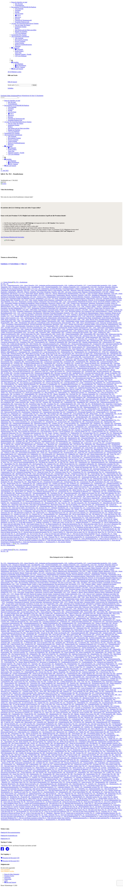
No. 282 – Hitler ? (33, 478)
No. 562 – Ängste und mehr (66, 423)
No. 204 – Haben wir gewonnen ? (85, 493)
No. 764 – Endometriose (84, 381)
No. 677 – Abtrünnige (19, 400)
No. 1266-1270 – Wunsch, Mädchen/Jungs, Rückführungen (60, 293)
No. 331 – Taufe (53, 469)
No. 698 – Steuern (55, 396)
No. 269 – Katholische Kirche (73, 480)
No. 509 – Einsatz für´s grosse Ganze (76, 435)
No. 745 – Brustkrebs (55, 386)
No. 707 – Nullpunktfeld (26, 394)
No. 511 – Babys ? (45, 435)
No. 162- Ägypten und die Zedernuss (28, 503)
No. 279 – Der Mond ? (69, 478)
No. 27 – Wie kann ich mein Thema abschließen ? (81, 534)
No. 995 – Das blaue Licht (40, 336)
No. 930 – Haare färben (73, 348)
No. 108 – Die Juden (92, 514)
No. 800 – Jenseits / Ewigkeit (107, 373)
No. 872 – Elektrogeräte (40, 360)
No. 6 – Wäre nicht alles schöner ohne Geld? (55, 540)
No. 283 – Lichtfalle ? (22, 478)
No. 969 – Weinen (47, 340)
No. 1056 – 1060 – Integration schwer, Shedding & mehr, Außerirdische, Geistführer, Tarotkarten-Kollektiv (83, 326)
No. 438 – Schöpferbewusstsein (57, 449)
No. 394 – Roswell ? (72, 457)
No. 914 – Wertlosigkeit (61, 352)
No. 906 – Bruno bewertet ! (48, 353)
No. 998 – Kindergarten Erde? (111, 334)
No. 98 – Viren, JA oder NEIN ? (23, 517)
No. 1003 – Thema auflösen (42, 334)
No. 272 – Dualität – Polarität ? (29, 480)
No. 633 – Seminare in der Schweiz (45, 409)
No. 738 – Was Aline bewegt (41, 387)
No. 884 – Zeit (13, 358)
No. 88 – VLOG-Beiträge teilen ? (48, 519)
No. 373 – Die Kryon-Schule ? (93, 460)
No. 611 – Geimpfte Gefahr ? (25, 413)
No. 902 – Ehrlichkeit (110, 353)
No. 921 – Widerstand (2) (78, 350)
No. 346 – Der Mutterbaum (55, 465)
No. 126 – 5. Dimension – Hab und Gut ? (29, 511)
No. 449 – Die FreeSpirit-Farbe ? (10, 448)
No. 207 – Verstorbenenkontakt (35, 493)
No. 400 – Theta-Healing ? (73, 456)
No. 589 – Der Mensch (105, 417)
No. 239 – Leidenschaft (30, 486)
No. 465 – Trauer (14, 444)
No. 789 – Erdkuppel (30, 376)
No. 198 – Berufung (66, 495)
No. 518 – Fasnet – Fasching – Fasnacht (53, 433)
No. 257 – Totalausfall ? (23, 483)
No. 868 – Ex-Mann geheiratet (91, 360)
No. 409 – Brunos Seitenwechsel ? (94, 454)
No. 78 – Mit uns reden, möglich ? (83, 521)
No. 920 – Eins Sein (91, 350)
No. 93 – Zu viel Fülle (104, 517)
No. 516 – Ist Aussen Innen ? (85, 433)
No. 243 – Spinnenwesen (110, 485)
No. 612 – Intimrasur (11, 413)
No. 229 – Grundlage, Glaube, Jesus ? (71, 488)
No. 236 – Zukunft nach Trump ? (77, 486)
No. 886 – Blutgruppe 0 (106, 357)
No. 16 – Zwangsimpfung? (87, 537)
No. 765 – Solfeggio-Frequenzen (67, 381)
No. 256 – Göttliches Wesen (38, 483)
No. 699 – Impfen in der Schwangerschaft (38, 396)
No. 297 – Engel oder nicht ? (90, 475)
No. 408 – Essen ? (109, 454)
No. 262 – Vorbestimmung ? (66, 482)
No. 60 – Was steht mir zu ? (52, 525)
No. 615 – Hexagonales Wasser (81, 412)
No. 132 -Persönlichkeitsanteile (43, 509)
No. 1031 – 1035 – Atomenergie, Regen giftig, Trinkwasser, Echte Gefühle (76, 329)
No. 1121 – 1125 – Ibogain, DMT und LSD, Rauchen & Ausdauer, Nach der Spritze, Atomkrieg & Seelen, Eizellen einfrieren (40, 316)
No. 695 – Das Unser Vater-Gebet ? (100, 396)
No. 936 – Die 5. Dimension (104, 347)
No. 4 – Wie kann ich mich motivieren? (96, 540)
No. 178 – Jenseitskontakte (18, 499)
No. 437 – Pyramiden (72, 449)
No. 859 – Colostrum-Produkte (103, 361)
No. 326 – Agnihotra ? (7, 470)
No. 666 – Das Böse (52, 402)
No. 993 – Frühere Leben (69, 336)
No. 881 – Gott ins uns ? (50, 358)
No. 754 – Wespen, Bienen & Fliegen (23, 384)
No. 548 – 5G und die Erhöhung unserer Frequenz (21, 426)
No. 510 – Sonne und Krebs (58, 435)
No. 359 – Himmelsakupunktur (94, 462)
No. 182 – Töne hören (70, 498)
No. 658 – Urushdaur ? (47, 404)
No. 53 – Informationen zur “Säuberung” (58, 527)
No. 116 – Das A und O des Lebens (73, 512)
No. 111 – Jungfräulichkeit (45, 514)
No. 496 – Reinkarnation (21, 438)
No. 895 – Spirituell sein (104, 355)
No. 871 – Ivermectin (53, 360)
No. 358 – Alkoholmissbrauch (111, 462)
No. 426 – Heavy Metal (92, 451)
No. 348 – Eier (29, 465)
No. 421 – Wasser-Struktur (50, 452)
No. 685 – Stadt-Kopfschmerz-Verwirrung (28, 399)
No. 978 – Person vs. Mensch (63, 339)
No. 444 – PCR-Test (85, 448)
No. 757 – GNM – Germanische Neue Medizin (87, 383)
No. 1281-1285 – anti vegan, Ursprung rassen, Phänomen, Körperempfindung (77, 292)
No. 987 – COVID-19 (30, 337)
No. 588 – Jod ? (116, 417)
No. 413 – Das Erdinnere (43, 454)
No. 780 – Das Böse (45, 378)
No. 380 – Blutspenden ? (61, 460)
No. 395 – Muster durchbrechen (57, 457)
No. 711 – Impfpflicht (88, 392)
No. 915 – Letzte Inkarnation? (46, 352)
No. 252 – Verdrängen (94, 483)
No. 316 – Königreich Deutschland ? (21, 472)
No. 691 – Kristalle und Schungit (52, 397)
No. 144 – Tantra (87, 506)
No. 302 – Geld (17, 475)
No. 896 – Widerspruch (90, 355)
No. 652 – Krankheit (18, 405)
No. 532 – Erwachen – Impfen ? (25, 430)
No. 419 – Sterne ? (77, 452)
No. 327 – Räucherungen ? (113, 469)
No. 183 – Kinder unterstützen (55, 498)
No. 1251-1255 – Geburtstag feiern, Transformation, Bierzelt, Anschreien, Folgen (59, 295)
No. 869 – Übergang (77, 360)
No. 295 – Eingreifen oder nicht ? (107, 475)
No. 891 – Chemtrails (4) (39, 357)
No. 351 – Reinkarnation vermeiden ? (103, 464)
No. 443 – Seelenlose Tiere (98, 448)
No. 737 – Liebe (67, 387)
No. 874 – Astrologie (15, 360)
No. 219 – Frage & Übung (87, 490)
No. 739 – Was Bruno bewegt (24, 387)
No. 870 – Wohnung (65, 360)
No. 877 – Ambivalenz (98, 358)
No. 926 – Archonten (11, 350)
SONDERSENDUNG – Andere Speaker (20, 460)
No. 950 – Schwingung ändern (108, 344)
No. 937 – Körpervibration (88, 347)
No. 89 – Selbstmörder (32, 519)
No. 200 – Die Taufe (36, 495)
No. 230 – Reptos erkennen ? (52, 488)
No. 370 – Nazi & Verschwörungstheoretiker (20, 462)
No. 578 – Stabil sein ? (56, 420)
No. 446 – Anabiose (61, 448)
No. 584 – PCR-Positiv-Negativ (59, 418)
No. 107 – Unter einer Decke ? (107, 514)
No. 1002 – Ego (54, 334)
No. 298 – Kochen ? (76, 475)
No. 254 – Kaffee (69, 483)
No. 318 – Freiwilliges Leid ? (102, 470)
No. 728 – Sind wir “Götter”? (71, 389)
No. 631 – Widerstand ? (74, 409)
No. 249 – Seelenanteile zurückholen (19, 485)
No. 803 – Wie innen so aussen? (57, 373)
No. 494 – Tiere (57, 438)
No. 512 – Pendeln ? (34, 435)
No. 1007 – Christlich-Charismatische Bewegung (73, 332)
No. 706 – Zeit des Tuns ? (40, 394)
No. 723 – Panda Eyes (37, 391)
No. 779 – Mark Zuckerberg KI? (60, 378)
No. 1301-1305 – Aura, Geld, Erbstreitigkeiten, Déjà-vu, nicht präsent (41, 290)
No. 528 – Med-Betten (108, 430)
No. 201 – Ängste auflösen (22, 495)
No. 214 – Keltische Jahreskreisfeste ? (41, 491)
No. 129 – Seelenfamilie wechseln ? (87, 509)
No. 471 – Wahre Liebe (46, 443)
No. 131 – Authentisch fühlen (60, 509)
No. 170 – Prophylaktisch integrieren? (30, 501)
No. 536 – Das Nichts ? (82, 428)
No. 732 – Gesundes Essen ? (12, 389)
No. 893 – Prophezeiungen (12, 357)
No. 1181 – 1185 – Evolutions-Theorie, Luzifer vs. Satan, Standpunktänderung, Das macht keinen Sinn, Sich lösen (42, 306)
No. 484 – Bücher (83, 439)
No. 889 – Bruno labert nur (68, 357)
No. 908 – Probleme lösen (12, 353)
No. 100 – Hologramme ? (109, 516)
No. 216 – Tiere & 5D (15, 491)
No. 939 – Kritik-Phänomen (58, 347)
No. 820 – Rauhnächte (41, 370)
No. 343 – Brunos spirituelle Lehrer (106, 465)
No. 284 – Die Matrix (9, 478)
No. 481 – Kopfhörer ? (16, 441)
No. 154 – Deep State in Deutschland (34, 504)
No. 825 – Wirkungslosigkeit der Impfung (83, 368)
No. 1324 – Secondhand (32, 287)
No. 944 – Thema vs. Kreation (98, 345)
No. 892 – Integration (26, 357)
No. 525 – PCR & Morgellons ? (43, 431)
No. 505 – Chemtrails (12, 436)
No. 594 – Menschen (33, 417)
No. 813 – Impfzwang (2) (36, 371)
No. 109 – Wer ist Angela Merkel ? (76, 514)
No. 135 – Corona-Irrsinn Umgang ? (90, 508)
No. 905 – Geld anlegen (62, 353)
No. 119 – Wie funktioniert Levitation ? (19, 512)
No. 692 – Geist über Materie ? (34, 397)
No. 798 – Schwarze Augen (15, 374)
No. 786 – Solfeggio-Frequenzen (75, 376)
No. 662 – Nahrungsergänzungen (103, 402)
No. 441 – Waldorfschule (15, 449)
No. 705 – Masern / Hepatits (55, 394)
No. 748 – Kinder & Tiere (18, 386)
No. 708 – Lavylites (13, 394)
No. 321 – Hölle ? (59, 470)
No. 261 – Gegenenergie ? (81, 482)
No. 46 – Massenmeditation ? (81, 529)
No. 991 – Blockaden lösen (99, 336)
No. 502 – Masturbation (50, 436)
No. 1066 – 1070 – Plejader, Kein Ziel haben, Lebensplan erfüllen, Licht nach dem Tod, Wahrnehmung (87, 324)
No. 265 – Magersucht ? (15, 482)
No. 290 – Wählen (40, 477)
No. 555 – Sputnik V (38, 425)
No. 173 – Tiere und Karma (98, 499)
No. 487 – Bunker (42, 439)
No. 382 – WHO (49, 460)
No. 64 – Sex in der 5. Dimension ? (109, 524)
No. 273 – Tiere (15, 480)
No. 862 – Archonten (64, 361)
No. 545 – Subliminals (75, 426)
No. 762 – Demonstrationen (110, 381)
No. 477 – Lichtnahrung (73, 441)
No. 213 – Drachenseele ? (59, 491)
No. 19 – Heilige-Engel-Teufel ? (29, 537)
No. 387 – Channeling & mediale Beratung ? (50, 459)
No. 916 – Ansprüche (31, 352)
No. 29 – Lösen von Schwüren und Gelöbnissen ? (53, 534)
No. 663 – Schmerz (88, 402)
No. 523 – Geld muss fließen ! (77, 431)
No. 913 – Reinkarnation (75, 352)
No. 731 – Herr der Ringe (27, 389)
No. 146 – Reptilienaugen (59, 506)
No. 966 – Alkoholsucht (91, 340)
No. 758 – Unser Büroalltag (66, 383)
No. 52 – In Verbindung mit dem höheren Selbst (83, 527)
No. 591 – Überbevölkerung (78, 417)
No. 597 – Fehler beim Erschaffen (99, 415)
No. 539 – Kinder (40, 428)
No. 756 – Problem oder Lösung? (110, 383)
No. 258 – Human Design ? (8, 483)
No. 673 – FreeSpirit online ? (81, 400)
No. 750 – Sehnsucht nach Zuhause (101, 384)
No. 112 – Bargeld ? (32, 514)
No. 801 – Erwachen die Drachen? (89, 373)
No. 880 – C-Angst (62, 358)
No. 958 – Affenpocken (103, 342)
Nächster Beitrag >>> (8, 544)
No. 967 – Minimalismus (77, 340)
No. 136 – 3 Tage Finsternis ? (71, 508)
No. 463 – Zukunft (36, 444)
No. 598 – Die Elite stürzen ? (81, 415)
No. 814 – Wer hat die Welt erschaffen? (17, 371)
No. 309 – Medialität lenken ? (18, 473)
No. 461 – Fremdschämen (60, 444)
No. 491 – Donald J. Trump (100, 438)
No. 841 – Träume (106, 365)
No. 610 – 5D (37, 413)
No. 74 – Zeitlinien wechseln (39, 522)
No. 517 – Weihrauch (71, 433)
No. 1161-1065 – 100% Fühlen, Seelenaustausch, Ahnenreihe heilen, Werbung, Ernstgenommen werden (49, 310)
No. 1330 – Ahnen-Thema (24, 285)
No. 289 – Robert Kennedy (53, 477)
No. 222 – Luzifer (48, 490)
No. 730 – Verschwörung (42, 389)
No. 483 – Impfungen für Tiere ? (98, 439)
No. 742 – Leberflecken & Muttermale (101, 386)
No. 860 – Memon (89, 361)
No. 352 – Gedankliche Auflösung (82, 464)
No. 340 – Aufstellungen (37, 467)
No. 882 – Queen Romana (35, 358)
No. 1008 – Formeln (38, 332)
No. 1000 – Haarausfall (84, 334)
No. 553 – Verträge (65, 425)
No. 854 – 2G (54, 363)
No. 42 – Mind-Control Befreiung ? (45, 530)
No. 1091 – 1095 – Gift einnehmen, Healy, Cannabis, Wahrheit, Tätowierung (32, 321)
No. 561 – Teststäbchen (80, 423)
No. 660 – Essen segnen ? (15, 404)
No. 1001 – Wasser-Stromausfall (68, 334)
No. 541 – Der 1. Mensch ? (15, 428)
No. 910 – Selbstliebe (110, 352)
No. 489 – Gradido (14, 439)
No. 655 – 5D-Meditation (92, 404)
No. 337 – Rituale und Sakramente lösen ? (81, 467)
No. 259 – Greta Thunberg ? (112, 482)
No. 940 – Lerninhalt (44, 347)
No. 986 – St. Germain (43, 337)
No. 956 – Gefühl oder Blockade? (14, 344)
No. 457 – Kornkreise (112, 444)
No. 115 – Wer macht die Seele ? (93, 512)
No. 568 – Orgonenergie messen (89, 422)
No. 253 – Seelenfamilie (81, 483)
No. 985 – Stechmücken (57, 337)
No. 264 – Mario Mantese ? (29, 482)
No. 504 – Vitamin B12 (24, 436)
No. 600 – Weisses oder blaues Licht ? (42, 415)
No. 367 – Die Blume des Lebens (42, 462)
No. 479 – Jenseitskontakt (42, 441)
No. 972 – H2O (11, 340)
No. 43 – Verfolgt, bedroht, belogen (24, 530)
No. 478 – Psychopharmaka (58, 441)
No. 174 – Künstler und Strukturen (80, 499)
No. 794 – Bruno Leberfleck (81, 374)
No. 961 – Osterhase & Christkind (52, 342)
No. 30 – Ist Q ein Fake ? (32, 534)
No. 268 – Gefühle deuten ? (90, 480)
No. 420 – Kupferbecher (65, 452)
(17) (15, 264)
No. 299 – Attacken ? (64, 475)
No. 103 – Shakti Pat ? (65, 516)
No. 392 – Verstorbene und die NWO (88, 457)
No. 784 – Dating (102, 376)
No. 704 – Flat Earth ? (69, 394)
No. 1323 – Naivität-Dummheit (47, 287)
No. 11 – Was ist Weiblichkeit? (67, 538)
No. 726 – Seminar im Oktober (100, 389)
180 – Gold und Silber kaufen (105, 498)
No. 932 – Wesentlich (44, 348)
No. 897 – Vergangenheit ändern (74, 355)
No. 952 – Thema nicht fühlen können (76, 344)
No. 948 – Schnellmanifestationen (27, 345)
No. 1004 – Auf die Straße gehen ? (24, 334)
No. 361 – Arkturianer (78, 462)
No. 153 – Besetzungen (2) (52, 504)
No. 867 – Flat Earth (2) (107, 360)
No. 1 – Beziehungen (47, 542)
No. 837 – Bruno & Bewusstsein (40, 366)
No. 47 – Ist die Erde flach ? (65, 529)
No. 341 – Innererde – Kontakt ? (20, 467)
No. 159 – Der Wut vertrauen (73, 503)
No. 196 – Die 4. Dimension (92, 495)
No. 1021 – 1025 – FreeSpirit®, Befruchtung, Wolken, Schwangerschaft (46, 331)
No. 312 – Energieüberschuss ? (90, 472)
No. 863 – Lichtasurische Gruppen (48, 361)
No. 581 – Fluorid (102, 418)
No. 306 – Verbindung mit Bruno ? (75, 473)
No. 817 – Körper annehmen (84, 370)
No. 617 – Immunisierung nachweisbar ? (48, 412)
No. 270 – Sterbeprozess (58, 480)
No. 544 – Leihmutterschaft (90, 426)
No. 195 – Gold (104, 495)
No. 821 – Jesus (30, 370)
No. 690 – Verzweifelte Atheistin (71, 397)
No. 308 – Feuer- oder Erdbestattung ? (37, 473)
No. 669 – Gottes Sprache (16, 402)
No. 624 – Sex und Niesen (54, 410)
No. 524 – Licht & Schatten (60, 431)
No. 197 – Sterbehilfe (78, 495)
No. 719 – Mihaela (94, 391)
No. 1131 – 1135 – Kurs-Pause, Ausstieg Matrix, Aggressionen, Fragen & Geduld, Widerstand (33, 314)
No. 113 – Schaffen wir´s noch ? (17, 514)
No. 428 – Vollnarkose (78, 451)
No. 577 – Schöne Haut (70, 420)
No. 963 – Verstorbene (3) (21, 342)
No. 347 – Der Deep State (40, 465)
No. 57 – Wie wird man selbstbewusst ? (100, 525)
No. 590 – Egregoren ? (92, 417)
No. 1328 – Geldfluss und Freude (71, 285)
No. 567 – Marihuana (104, 422)
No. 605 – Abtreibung (105, 413)
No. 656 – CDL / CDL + (78, 404)
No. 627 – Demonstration (16, 410)
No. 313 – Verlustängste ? (74, 472)
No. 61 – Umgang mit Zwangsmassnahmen (31, 525)
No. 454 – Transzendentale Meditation (41, 446)
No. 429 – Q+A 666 (66, 451)
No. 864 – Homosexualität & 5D (28, 361)
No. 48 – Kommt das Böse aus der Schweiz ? (44, 529)
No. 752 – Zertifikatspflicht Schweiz (65, 384)
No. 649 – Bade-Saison (57, 405)
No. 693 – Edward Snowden (17, 397)
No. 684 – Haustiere (46, 399)
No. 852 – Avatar (74, 363)
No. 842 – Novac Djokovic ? (92, 365)
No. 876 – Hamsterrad (111, 358)
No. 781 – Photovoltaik (32, 378)
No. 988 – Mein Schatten (17, 337)
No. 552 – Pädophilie (77, 425)
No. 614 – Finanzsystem (97, 412)
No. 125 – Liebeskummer (48, 511)
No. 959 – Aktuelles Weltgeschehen (86, 342)
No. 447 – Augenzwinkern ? (48, 448)
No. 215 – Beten (26, 491)
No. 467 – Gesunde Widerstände (109, 443)
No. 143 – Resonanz (97, 506)
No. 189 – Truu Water (74, 496)
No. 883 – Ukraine (22, 358)
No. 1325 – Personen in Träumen (15, 287)
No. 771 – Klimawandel (75, 379)
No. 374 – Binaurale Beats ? (77, 460)
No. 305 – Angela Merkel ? (92, 473)
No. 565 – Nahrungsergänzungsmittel (17, 423)
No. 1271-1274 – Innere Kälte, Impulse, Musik (29, 293)
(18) (5, 264)
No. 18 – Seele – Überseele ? (47, 537)
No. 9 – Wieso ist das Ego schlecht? (105, 538)
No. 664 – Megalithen (77, 402)
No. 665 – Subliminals (64, 402)
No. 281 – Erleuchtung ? (45, 478)
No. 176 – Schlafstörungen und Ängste (46, 499)
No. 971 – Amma (21, 340)
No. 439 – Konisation (42, 449)
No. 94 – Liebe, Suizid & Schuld (89, 517)
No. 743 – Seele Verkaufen (82, 386)
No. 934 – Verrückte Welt (21, 348)
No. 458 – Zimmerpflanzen (98, 444)
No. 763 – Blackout (96, 381)
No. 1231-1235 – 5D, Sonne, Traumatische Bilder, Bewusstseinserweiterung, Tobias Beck (67, 298)
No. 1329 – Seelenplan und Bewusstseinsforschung (47, 285)
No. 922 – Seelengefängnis (63, 350)
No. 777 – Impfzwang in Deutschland (100, 378)
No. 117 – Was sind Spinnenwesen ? (53, 512)
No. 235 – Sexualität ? (93, 486)
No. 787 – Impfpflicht (59, 376)
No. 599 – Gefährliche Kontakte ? (63, 415)
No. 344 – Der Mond (90, 465)
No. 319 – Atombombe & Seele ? (84, 470)
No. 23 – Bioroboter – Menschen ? (51, 535)
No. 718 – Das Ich (105, 391)
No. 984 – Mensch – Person (72, 337)
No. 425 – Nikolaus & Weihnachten (109, 451)
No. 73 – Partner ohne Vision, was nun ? (58, 522)
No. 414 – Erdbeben (30, 454)
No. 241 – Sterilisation (16, 486)
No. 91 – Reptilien (10, 519)
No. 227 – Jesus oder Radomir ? (91, 488)
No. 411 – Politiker (68, 454)
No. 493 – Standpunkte (68, 438)
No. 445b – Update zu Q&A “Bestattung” (57, 430)
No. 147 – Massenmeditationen (43, 506)
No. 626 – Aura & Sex (30, 410)
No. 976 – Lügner (87, 339)
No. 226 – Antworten (107, 488)
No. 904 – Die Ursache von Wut (78, 353)
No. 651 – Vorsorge (29, 405)
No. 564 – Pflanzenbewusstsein (37, 423)
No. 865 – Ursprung (13, 361)
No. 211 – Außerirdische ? (94, 491)
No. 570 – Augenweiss (58, 422)
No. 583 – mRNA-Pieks (75, 418)
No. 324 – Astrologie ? (33, 470)
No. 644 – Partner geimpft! (111, 405)
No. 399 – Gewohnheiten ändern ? (91, 456)
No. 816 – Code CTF (98, 370)
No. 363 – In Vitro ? (58, 462)
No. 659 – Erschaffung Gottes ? (32, 404)
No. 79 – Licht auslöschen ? (66, 521)
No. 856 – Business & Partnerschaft (28, 363)
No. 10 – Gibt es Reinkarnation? (85, 538)
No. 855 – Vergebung (44, 363)
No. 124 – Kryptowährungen (64, 511)
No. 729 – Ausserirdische (56, 389)
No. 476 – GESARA (86, 441)
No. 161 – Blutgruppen (45, 503)
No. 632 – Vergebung (62, 409)
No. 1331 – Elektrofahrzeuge (9, 285)
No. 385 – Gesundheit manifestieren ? (90, 459)
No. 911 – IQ (100, 352)
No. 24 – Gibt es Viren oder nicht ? (31, 535)
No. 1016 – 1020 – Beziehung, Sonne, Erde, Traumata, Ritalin (84, 331)
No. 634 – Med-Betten (29, 409)
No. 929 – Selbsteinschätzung (88, 348)
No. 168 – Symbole (62, 501)
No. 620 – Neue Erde (113, 410)
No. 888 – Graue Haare (83, 357)
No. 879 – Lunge (73, 358)
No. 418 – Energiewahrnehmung (91, 452)
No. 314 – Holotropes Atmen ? (58, 472)
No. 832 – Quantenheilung (110, 366)
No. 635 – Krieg (18, 409)
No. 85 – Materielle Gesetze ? (89, 519)
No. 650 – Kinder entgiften (43, 405)
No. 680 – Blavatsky (100, 399)
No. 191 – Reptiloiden (43, 496)
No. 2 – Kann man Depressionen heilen (30, 542)
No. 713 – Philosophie (58, 392)
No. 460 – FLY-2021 (73, 444)
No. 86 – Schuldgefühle (74, 519)
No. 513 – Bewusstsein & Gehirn (18, 435)
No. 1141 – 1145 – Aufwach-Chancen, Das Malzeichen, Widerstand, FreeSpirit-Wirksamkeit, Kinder (39, 313)
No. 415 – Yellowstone (18, 454)
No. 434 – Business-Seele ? (110, 449)
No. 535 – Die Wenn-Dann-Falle (98, 428)
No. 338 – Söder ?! (63, 467)
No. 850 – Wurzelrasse (101, 363)
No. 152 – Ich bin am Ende (68, 504)
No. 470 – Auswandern (59, 443)
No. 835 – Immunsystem (66, 366)
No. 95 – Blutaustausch (73, 517)
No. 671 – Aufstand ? (110, 400)
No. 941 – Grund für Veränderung (28, 347)
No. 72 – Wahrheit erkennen (78, 522)
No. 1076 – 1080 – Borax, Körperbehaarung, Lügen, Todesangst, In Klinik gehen (92, 323)
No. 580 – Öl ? (28, 420)
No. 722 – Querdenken (50, 391)
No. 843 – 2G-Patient (78, 365)
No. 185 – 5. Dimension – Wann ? (17, 498)
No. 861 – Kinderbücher (77, 361)
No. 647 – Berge (69, 405)
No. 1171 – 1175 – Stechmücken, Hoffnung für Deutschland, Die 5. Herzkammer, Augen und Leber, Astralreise (52, 308)
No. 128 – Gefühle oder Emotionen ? (108, 509)
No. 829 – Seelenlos (27, 368)
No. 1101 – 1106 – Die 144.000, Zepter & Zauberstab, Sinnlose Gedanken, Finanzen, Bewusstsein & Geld (44, 319)
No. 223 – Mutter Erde (36, 490)
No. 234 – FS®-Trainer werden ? (109, 486)
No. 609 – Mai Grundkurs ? (49, 413)
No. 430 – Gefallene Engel (53, 451)
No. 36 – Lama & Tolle (54, 532)
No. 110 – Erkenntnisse (59, 514)
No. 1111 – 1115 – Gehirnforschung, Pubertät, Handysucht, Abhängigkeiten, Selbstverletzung (40, 318)
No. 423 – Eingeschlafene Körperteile (23, 452)
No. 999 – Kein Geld (97, 334)
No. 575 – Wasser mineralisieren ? (105, 420)
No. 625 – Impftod (41, 410)
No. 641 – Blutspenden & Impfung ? (34, 407)
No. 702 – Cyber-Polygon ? (101, 394)
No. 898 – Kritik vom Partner (56, 355)
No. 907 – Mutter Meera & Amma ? (29, 353)
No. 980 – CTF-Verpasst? (27, 339)
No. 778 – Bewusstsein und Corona (80, 378)
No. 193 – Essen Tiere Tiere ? (15, 496)
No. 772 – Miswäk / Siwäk (60, 379)
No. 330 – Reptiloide (64, 469)
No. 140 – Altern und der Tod (14, 508)
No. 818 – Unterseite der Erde (67, 370)
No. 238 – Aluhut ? (42, 486)
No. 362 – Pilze (68, 462)
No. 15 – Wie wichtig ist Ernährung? (105, 537)
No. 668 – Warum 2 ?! (30, 402)
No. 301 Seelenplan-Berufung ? (31, 475)
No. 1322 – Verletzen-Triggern (65, 287)
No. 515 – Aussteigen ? (100, 433)
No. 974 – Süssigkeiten (111, 339)
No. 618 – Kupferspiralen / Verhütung (26, 412)
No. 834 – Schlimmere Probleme (82, 366)
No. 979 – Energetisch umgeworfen (44, 339)
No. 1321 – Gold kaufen (81, 287)
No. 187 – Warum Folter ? (103, 496)
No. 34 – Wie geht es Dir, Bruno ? (92, 532)
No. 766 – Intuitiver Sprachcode (49, 381)
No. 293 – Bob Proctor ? (16, 477)
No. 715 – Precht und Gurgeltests (29, 392)
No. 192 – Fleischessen (30, 496)
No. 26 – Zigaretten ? (102, 534)
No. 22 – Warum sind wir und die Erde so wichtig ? (75, 535)
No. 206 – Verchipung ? (51, 493)
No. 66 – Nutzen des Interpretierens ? (67, 524)
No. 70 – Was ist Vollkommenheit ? (109, 522)
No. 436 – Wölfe (83, 449)
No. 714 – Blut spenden (45, 392)
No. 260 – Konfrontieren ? (96, 482)
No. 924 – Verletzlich (35, 350)
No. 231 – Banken (39, 488)
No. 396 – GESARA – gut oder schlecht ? (36, 457)
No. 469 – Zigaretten (72, 443)
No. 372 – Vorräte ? (107, 460)
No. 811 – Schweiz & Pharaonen (69, 371)
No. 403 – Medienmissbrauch (45, 456)
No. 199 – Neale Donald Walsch (51, 495)
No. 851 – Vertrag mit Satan (87, 363)
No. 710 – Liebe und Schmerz (103, 392)
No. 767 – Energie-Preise (33, 381)
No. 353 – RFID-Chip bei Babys (63, 464)
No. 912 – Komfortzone (89, 352)
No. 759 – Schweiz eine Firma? (49, 383)
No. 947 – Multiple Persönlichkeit (46, 345)
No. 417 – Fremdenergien (108, 452)
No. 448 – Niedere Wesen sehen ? (30, 448)
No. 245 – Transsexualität (84, 485)
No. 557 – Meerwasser (9, 425)
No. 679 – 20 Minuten (112, 399)
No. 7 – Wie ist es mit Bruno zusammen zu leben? (28, 540)
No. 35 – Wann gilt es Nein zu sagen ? (72, 532)
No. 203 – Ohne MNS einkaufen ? (105, 493)
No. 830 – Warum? (15, 368)
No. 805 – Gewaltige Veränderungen (18, 373)
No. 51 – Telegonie (102, 527)
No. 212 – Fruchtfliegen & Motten (77, 491)
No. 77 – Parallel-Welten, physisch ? (103, 521)
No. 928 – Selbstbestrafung (104, 348)
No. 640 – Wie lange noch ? (53, 407)
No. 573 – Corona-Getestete (17, 422)
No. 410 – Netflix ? (78, 454)
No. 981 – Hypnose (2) (13, 339)
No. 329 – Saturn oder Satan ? (78, 469)
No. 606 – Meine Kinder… (91, 413)
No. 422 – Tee (38, 452)
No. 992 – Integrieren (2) (84, 336)
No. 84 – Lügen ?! (103, 519)
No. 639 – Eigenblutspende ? (69, 407)
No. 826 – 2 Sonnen (65, 368)
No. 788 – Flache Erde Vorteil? (44, 376)
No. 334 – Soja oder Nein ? (15, 469)
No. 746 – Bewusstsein (42, 386)
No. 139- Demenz (28, 508)
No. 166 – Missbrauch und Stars (86, 501)
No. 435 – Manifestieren (95, 449)
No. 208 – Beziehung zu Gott (18, 493)
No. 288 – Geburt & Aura (68, 477)
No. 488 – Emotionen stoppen (28, 439)
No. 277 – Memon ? (81, 478)
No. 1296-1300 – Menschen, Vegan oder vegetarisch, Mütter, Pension (80, 290)
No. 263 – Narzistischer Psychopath (47, 482)
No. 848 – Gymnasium (11, 365)
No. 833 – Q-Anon (97, 366)
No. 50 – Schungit (113, 527)
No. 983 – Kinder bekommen (88, 337)
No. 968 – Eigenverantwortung (61, 340)
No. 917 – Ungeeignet (19, 352)
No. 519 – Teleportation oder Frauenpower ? (29, 433)
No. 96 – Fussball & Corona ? (57, 517)
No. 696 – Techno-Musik (83, 396)
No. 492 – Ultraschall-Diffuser (84, 438)
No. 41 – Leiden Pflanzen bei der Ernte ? (66, 530)
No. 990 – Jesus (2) (112, 336)
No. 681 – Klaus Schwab (87, 399)
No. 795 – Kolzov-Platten (65, 374)
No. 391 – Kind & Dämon (106, 457)
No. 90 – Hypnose (20, 519)
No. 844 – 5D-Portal (66, 365)
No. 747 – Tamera (30, 386)
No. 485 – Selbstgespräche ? (70, 439)
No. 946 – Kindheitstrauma (64, 345)
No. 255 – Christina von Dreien (55, 483)
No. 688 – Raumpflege (107, 397)
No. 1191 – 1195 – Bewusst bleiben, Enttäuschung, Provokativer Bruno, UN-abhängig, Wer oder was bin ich (39, 305)
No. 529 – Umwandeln (95, 430)
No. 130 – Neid (73, 509)
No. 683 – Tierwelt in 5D (59, 399)
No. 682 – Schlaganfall (73, 399)
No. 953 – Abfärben (59, 344)
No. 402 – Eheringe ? (59, 456)
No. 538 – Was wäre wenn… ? (53, 428)
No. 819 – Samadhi (53, 370)
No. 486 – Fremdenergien (54, 439)
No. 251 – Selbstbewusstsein (109, 483)
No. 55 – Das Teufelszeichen (18, 527)
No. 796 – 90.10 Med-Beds (50, 374)
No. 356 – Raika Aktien (20, 464)
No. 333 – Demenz (28, 469)
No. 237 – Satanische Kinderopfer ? (58, 486)
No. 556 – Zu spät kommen (24, 425)
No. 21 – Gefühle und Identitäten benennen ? (103, 535)
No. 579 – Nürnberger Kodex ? (41, 420)
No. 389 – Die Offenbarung (16, 459)
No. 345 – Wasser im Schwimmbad (73, 465)
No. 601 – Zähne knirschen (24, 415)
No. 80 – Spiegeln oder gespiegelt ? (48, 521)
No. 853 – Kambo (63, 363)
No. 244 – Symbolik (97, 485)
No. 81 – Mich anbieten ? (30, 521)
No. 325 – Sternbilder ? (20, 470)
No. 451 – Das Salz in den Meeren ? (95, 446)
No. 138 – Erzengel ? (39, 508)
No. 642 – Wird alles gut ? (16, 407)
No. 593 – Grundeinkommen (47, 417)
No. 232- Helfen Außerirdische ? (24, 488)
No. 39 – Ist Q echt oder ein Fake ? (106, 530)
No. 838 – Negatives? (25, 366)
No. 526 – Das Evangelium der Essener (23, 431)
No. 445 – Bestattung (73, 448)
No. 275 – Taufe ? (111, 478)
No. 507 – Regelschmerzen (107, 435)
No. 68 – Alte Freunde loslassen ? (30, 524)
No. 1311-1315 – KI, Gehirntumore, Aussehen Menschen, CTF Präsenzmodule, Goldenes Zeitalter (57, 288)
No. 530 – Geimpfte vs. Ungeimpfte (79, 430)
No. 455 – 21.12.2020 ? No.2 (21, 446)
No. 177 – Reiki (30, 499)
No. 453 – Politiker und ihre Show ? (62, 446)
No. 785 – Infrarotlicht (91, 376)
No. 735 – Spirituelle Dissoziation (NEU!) (84, 387)
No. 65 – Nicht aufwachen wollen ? (88, 524)
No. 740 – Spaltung (10, 387)
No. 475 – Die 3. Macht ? (99, 441)
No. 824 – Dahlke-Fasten (102, 368)
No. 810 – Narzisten (85, 371)
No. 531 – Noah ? (40, 430)
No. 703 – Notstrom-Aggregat (84, 394)
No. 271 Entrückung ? (44, 480)
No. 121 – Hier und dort (105, 511)
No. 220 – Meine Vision (73, 490)
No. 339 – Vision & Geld (51, 467)
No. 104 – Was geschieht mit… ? (49, 516)
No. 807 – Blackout (112, 371)
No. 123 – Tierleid (77, 511)
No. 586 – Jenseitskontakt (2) (24, 418)
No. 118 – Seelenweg (36, 512)
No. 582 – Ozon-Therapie (89, 418)
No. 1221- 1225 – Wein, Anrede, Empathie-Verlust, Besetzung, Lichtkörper (40, 300)
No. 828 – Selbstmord (39, 368)
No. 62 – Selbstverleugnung (32, 516)
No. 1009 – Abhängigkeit (51, 332)
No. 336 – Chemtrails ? (99, 467)
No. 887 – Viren (94, 357)
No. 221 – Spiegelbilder (59, 490)
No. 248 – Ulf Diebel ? (36, 485)
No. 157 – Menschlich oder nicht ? (107, 503)
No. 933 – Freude (33, 348)
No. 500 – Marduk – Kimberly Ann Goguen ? (81, 436)
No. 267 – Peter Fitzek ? (105, 480)
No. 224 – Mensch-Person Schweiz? (19, 490)
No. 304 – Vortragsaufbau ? (108, 473)
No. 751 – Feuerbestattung (83, 384)
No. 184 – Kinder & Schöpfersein (37, 498)
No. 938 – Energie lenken (73, 347)
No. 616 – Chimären (66, 412)
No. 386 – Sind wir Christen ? (71, 459)
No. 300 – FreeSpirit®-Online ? (49, 475)
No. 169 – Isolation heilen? (49, 501)
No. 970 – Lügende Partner (34, 340)
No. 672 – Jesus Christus (97, 400)
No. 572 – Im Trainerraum (32, 422)
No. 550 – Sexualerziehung (104, 425)
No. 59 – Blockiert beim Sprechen (69, 525)
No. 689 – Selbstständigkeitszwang (91, 397)
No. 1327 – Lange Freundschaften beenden (93, 285)
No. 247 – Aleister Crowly (50, 485)
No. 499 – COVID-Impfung (102, 436)
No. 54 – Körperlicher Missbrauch (36, 527)
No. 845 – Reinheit (55, 365)
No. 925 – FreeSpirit (23, 350)
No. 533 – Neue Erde (10, 430)
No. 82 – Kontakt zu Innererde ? (14, 521)
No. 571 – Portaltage (46, 422)
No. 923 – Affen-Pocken (48, 350)
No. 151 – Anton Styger (82, 504)
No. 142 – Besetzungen (110, 506)
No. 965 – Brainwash (104, 340)
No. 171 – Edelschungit (13, 501)
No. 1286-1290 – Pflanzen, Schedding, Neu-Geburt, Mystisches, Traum (34, 292)
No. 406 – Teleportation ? (12, 456)
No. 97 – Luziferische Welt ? (41, 517)
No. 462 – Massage (47, 444)
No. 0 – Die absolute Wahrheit (62, 542)
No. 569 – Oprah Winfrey (72, 422)
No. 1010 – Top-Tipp (27, 332)
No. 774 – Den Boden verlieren (29, 379)
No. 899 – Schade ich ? (41, 355)
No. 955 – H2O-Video (30, 344)
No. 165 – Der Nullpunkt (103, 501)
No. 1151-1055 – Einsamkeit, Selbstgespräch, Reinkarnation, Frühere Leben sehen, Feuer (32, 311)
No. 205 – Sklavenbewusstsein (67, 493)
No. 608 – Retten (62, 413)
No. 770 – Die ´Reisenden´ (90, 379)
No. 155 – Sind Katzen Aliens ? (14, 504)
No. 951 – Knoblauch (93, 344)
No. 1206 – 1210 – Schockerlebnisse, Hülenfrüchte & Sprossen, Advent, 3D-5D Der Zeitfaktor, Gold (85, 301)
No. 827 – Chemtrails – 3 (52, 368)
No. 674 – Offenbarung (66, 400)
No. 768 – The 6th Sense (18, 381)
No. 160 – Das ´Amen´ (58, 503)
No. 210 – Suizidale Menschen (110, 491)
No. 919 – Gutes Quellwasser (105, 350)
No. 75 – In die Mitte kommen (22, 522)
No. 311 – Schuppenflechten (107, 472)
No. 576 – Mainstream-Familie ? (86, 420)
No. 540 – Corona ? (29, 428)
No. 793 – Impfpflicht (95, 374)
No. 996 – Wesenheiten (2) (25, 336)
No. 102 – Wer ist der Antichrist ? (80, 516)
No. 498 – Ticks (115, 436)
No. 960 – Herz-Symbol (69, 342)
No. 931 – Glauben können (58, 348)
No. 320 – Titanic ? (69, 470)
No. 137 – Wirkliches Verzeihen (54, 508)
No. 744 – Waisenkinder (68, 386)
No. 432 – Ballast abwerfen (17, 451)
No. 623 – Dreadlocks (68, 410)
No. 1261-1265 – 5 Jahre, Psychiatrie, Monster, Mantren (93, 293)
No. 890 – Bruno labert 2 (53, 357)
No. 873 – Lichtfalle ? (27, 360)
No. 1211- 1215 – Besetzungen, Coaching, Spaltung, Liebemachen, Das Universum (32, 301)
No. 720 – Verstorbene (82, 391)
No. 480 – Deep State (29, 441)
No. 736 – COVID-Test (56, 387)
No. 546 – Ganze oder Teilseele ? (59, 426)
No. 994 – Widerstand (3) (55, 336)
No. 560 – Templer (92, 423)
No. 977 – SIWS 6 (77, 339)
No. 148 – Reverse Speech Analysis (24, 506)
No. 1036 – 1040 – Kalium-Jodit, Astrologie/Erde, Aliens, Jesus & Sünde (34, 329)
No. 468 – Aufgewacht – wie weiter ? (89, 443)
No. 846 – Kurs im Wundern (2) (40, 365)
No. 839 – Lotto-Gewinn (12, 366)
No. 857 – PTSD (13, 363)
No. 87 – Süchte (62, 519)
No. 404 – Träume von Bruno (28, 456)
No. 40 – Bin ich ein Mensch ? (87, 530)
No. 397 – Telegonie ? (17, 457)
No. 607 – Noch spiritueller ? (75, 413)
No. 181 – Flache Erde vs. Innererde (87, 498)
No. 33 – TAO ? (107, 532)
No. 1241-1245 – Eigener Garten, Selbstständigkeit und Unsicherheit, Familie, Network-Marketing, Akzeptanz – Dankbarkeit (63, 297)
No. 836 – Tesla (54, 366)
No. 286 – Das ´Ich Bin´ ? (101, 477)
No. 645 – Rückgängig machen (95, 405)
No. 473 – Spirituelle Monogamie (19, 443)
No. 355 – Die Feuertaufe (34, 464)
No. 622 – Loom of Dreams (83, 410)
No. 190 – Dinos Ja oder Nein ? (59, 496)
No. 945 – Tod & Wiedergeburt (80, 345)
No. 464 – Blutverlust (25, 444)
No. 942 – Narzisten (13, 347)
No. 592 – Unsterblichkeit (62, 417)
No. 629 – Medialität (101, 409)
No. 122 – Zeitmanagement (90, 511)
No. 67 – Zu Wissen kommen (48, 524)
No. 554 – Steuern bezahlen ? (52, 425)
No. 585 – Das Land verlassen (41, 418)
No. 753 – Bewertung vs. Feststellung (44, 384)
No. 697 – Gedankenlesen (68, 396)
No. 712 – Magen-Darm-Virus (73, 392)
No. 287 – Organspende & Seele (85, 477)
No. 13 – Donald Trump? (29, 538)
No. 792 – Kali (106, 374)
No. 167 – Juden (72, 501)
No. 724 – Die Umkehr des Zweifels (20, 391)
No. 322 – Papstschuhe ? (47, 470)
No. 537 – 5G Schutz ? (68, 428)
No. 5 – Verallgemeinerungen (76, 540)
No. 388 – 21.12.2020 (30, 459)
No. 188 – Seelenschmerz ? (88, 496)
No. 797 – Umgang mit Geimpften (33, 374)
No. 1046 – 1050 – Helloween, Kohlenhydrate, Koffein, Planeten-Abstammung (63, 327)
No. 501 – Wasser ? (62, 436)
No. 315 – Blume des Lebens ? (40, 472)
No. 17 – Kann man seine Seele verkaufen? (67, 537)
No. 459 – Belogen (84, 444)
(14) (24, 264)
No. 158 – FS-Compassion (89, 503)
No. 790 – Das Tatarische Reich (14, 376)
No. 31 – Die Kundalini (18, 534)
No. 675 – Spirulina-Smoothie (51, 400)
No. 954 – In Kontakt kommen (45, 344)
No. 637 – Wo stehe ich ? (102, 407)
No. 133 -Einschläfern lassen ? (25, 509)
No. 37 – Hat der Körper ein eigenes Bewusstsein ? (33, 532)
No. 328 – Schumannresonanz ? (96, 469)
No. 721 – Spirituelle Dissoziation (66, 391)
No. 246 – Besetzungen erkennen (67, 485)
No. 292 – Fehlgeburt (29, 477)
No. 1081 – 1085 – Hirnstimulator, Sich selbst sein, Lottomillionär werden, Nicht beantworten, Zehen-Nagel (38, 323)
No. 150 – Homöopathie (96, 504)
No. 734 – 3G (100, 387)
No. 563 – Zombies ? (52, 423)
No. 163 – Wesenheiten (11, 503)
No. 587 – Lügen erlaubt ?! (8, 418)
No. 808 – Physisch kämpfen (99, 371)
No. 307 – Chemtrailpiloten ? (56, 473)
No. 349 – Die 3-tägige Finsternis (15, 465)
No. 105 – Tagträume (18, 516)
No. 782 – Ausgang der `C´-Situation (15, 378)
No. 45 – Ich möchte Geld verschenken (101, 529)
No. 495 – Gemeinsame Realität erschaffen (41, 438)
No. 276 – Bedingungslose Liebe (96, 478)
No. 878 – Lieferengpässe (85, 358)
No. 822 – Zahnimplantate (18, 370)
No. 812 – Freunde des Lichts (51, 371)
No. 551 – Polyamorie (89, 425)
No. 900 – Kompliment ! (28, 355)
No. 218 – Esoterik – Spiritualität (104, 490)
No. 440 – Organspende (29, 449)
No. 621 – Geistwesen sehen (99, 410)
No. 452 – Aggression (79, 446)
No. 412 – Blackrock (57, 454)
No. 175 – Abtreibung (64, 499)
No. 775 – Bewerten (14, 379)
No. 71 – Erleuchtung (93, 522)
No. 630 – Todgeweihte (88, 409)
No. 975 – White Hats (99, 339)
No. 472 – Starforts (34, 443)
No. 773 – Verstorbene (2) (45, 379)
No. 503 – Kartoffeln (37, 436)
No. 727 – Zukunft (85, 389)
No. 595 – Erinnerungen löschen (17, 417)
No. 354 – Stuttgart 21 (47, 464)
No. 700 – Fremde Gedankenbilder (17, 396)
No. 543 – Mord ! (103, 426)
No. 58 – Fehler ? (84, 525)
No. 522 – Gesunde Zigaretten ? (95, 431)
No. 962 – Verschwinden (36, 342)
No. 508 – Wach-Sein (93, 435)
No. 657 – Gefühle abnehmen (62, 404)
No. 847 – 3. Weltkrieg (24, 365)
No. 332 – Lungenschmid (41, 469)
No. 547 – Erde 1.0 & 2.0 (43, 426)
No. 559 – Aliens (103, 423)
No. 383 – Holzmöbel (38, 460)
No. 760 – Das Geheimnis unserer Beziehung (27, 383)
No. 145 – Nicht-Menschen (74, 506)
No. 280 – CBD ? (57, 478)
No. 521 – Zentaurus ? (110, 431)
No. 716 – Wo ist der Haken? (11, 392)
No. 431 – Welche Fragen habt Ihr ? (35, 451)
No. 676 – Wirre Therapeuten (34, 400)
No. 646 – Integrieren (80, 405)
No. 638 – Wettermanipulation (86, 407)
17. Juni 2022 (4, 170)
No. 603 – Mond (11, 415)
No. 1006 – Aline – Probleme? (95, 332)
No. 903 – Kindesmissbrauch (96, 353)
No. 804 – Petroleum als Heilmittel (38, 373)
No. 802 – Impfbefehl (73, 373)
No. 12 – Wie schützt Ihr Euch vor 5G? (47, 538)
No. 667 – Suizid (41, 402)
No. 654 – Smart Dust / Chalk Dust (110, 404)
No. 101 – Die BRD (96, 516)
